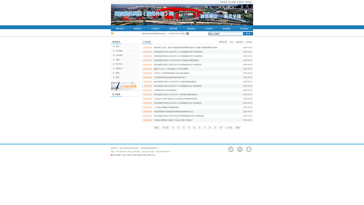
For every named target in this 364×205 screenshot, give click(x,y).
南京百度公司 (128, 155)
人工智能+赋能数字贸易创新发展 (161, 107)
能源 (117, 73)
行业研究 (155, 29)
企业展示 (209, 29)
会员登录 (240, 2)
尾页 (238, 128)
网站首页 (120, 29)
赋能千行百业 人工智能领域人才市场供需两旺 (166, 69)
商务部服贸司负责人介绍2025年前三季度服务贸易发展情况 (171, 60)
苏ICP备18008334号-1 (149, 148)
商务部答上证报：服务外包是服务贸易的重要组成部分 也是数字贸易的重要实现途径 (181, 48)
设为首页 (223, 2)
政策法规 (173, 29)
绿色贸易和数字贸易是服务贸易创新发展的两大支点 (168, 112)
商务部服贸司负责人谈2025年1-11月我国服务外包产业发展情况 (173, 52)
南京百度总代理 (139, 155)
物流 (117, 77)
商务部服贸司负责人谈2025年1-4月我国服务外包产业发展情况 (172, 86)
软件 (117, 46)
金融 (117, 60)
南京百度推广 (117, 155)
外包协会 (249, 2)
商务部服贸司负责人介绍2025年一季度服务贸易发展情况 (170, 95)
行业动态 (119, 55)
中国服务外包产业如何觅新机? (160, 90)
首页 (231, 42)
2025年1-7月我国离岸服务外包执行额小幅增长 (167, 73)
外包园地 (226, 29)
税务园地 (191, 29)
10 (221, 128)
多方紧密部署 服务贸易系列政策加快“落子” (165, 77)
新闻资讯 (138, 29)
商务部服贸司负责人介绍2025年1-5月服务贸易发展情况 (170, 82)
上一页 (229, 128)
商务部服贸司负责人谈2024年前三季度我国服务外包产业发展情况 (174, 116)
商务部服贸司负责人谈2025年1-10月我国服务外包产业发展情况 (173, 56)
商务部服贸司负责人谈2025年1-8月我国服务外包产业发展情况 (172, 65)
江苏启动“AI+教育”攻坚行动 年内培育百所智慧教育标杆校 (170, 99)
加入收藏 (231, 2)
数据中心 (119, 68)
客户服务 (119, 51)
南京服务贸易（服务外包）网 (128, 14)
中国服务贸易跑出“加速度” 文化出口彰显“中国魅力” (168, 120)
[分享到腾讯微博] (240, 149)
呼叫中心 (119, 64)
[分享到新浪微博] (231, 149)
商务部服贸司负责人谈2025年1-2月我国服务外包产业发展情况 (172, 103)
